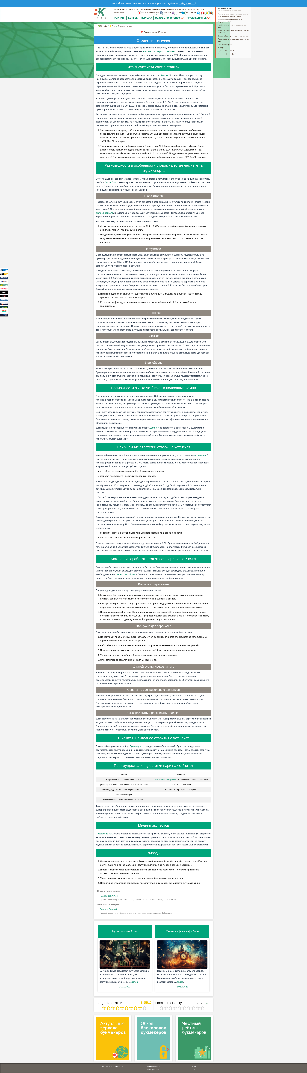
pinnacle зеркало (104, 213)
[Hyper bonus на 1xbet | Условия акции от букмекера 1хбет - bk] (125, 954)
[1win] (4, 292)
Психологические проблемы (166, 780)
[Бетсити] (4, 300)
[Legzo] (4, 315)
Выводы (221, 48)
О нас (194, 1070)
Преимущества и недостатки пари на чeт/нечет (233, 40)
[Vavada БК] (4, 289)
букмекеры (135, 746)
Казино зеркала (153, 1067)
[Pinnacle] (4, 281)
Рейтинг (119, 18)
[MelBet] (4, 274)
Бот (158, 13)
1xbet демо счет (153, 1070)
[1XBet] (4, 270)
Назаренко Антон (109, 896)
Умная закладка (148, 13)
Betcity (164, 75)
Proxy (178, 13)
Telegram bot (191, 13)
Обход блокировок (167, 18)
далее (134, 982)
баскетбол (110, 182)
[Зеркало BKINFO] (100, 13)
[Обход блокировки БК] (153, 1039)
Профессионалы (105, 833)
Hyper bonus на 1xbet (226, 51)
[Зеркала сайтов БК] (112, 1039)
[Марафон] (4, 277)
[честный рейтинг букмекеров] (194, 1039)
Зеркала (146, 18)
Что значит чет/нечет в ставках (229, 11)
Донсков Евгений (109, 909)
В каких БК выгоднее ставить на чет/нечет (233, 36)
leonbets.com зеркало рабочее (159, 51)
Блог (194, 1067)
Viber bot (168, 13)
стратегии (200, 455)
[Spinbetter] (4, 307)
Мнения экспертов (225, 44)
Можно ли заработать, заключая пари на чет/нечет (233, 31)
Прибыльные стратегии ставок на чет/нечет (232, 26)
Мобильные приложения (112, 1067)
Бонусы (133, 18)
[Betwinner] (4, 285)
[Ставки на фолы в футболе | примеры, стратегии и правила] (182, 954)
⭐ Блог (112, 26)
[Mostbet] (4, 303)
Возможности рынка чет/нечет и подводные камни (230, 20)
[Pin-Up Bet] (4, 311)
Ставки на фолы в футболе (228, 54)
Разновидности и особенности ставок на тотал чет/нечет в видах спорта (233, 15)
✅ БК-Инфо (102, 26)
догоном (154, 427)
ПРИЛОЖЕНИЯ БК (196, 18)
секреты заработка (125, 574)
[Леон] (4, 296)
